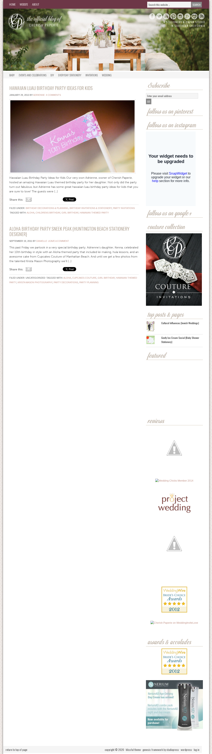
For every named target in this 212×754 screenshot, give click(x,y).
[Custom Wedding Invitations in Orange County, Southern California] (174, 590)
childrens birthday (48, 212)
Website (24, 4)
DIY (52, 75)
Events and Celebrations (32, 75)
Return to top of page (16, 750)
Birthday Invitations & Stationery (91, 208)
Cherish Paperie (44, 21)
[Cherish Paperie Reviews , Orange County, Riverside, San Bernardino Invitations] (174, 576)
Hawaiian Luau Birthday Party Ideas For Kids (51, 88)
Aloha (30, 212)
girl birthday (69, 212)
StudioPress (172, 750)
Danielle (41, 241)
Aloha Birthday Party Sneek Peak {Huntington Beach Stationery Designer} (69, 231)
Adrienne (39, 95)
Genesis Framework (153, 750)
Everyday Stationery (69, 75)
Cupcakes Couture (84, 278)
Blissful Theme (133, 750)
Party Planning (89, 282)
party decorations (66, 282)
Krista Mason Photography (35, 282)
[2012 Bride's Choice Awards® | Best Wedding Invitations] (174, 602)
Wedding (107, 75)
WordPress (186, 750)
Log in (196, 750)
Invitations (92, 75)
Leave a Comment (58, 241)
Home (12, 4)
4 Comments (53, 95)
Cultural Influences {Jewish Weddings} (180, 323)
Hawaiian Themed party (94, 212)
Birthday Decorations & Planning (47, 208)
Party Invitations (124, 208)
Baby (12, 75)
